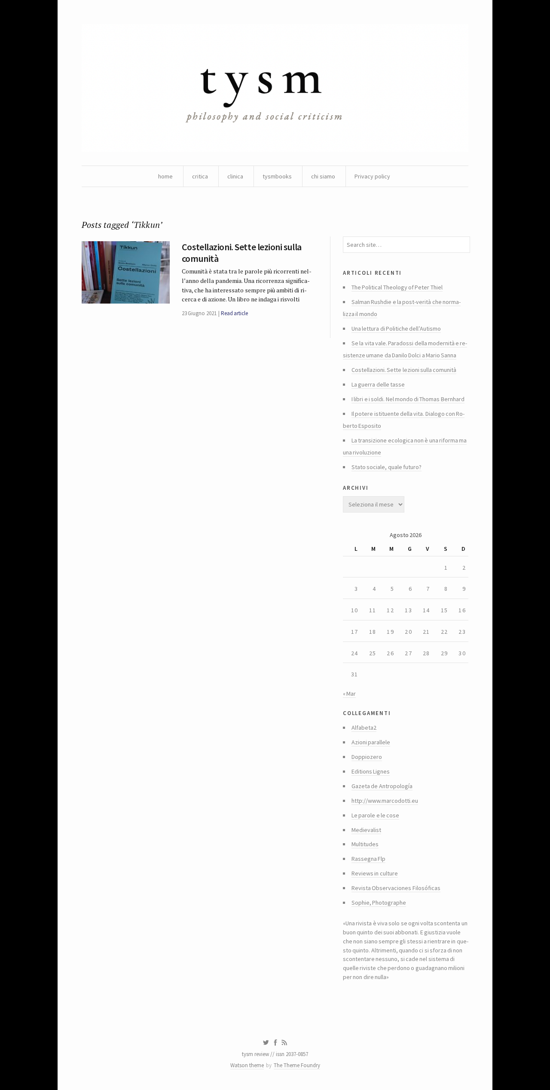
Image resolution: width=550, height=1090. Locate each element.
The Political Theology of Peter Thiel (397, 287)
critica (200, 176)
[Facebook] (275, 1042)
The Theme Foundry (297, 1065)
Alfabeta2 (363, 727)
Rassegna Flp (368, 859)
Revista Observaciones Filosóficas (395, 888)
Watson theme (247, 1065)
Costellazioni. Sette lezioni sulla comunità (242, 252)
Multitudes (365, 844)
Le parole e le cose (375, 815)
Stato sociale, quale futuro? (386, 467)
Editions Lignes (370, 771)
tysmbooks (277, 176)
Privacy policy (372, 176)
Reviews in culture (374, 873)
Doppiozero (366, 757)
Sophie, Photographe (378, 902)
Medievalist (366, 830)
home (165, 176)
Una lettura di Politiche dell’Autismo (396, 328)
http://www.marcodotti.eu (384, 800)
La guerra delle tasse (378, 384)
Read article (234, 313)
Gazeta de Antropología (381, 786)
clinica (235, 176)
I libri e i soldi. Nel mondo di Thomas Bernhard (407, 399)
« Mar (349, 693)
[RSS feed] (284, 1042)
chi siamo (323, 176)
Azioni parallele (370, 742)
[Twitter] (266, 1042)
